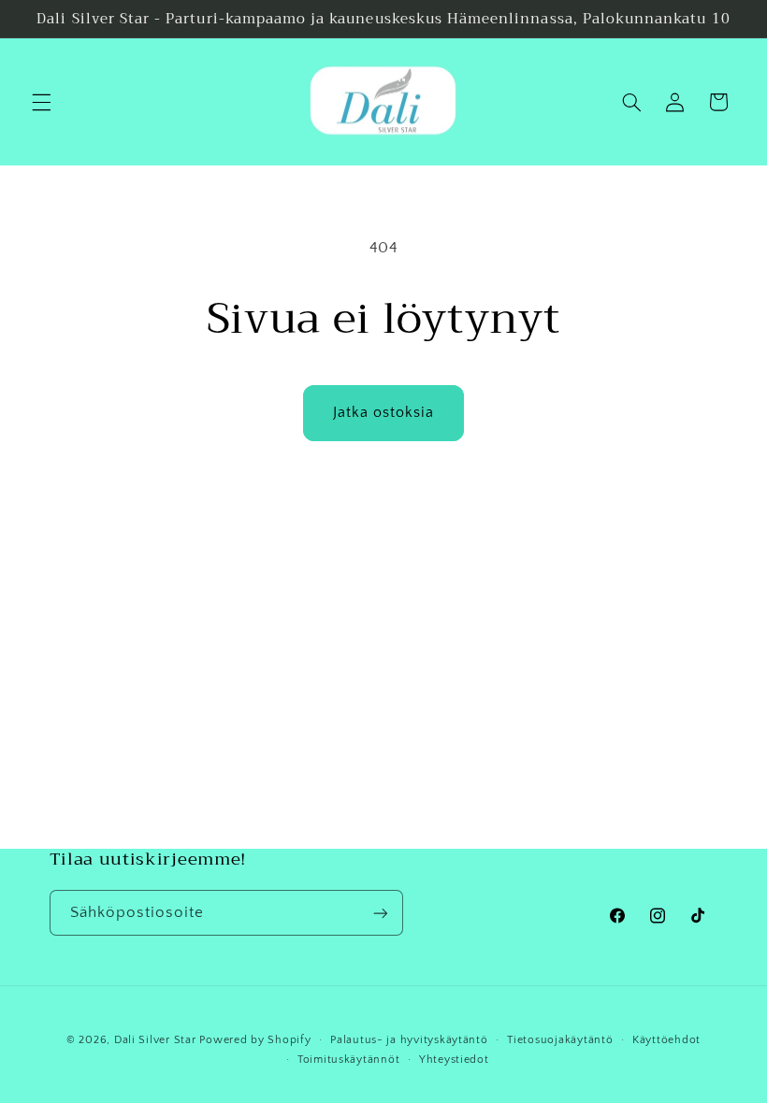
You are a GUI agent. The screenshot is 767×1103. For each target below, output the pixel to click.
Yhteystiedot (454, 1059)
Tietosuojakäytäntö (560, 1040)
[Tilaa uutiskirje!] (379, 913)
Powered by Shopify (255, 1040)
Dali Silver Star (155, 1040)
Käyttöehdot (666, 1040)
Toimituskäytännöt (348, 1059)
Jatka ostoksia (384, 413)
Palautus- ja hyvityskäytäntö (409, 1040)
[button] (41, 101)
